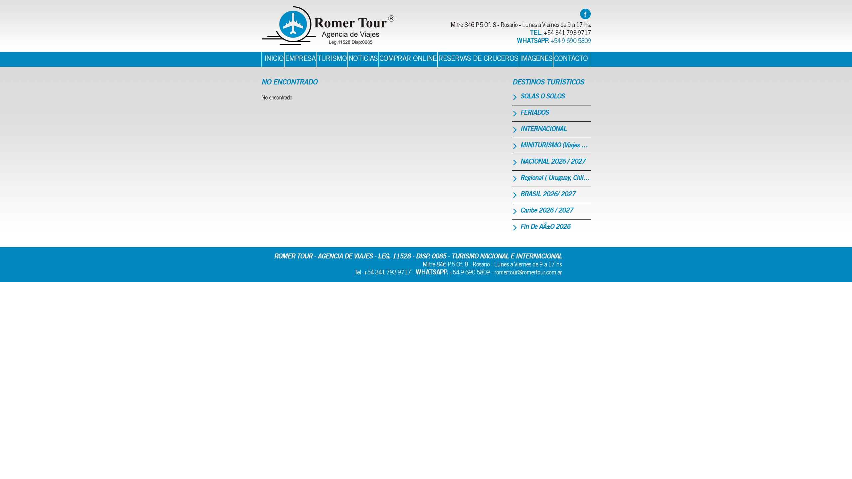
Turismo (332, 59)
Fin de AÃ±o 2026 (545, 227)
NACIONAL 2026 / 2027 (552, 162)
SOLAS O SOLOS (542, 97)
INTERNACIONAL (543, 129)
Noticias (363, 59)
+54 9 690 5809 (570, 42)
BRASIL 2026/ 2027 (547, 195)
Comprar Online (408, 59)
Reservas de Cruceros (478, 59)
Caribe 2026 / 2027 (546, 211)
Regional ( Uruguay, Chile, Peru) (555, 178)
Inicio (274, 59)
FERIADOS (534, 113)
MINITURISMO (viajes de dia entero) (555, 146)
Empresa (300, 59)
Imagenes (536, 59)
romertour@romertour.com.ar (528, 273)
